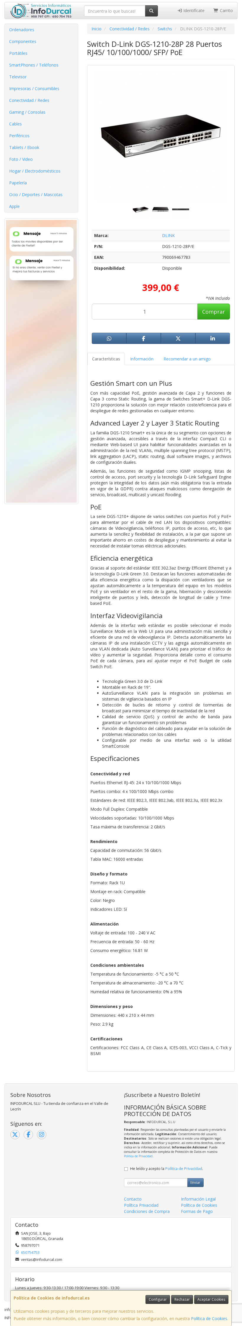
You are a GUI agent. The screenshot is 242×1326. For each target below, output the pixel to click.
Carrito (226, 10)
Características (106, 359)
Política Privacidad (141, 1205)
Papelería (18, 183)
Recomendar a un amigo (187, 359)
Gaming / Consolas (27, 112)
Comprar (213, 311)
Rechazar (182, 1299)
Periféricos (19, 135)
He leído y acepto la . (166, 1168)
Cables (15, 124)
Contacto (133, 1199)
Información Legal (198, 1199)
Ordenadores (21, 29)
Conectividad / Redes (29, 100)
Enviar (195, 1182)
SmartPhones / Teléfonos (33, 65)
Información (141, 359)
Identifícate (193, 10)
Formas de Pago (197, 1211)
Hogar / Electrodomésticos (34, 171)
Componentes (22, 41)
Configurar (158, 1299)
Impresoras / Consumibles (34, 88)
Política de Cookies (209, 1318)
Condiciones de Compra (147, 1211)
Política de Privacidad (138, 1156)
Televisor (18, 77)
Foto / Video (21, 159)
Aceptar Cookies (211, 1299)
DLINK (168, 235)
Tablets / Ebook (24, 147)
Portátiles (18, 53)
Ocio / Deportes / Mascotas (36, 194)
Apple (14, 206)
